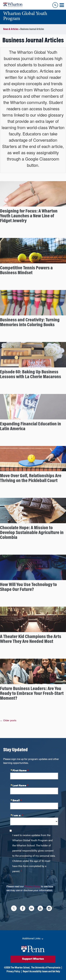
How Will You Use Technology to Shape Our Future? (28, 587)
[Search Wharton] (55, 5)
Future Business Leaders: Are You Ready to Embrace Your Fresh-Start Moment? (32, 693)
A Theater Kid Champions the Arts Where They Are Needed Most (30, 639)
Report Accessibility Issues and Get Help (41, 971)
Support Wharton (33, 959)
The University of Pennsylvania (45, 967)
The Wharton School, (20, 967)
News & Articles (10, 29)
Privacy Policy (32, 886)
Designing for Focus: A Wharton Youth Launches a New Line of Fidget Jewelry (29, 216)
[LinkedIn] (32, 908)
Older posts (8, 720)
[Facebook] (23, 908)
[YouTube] (41, 908)
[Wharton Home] (12, 4)
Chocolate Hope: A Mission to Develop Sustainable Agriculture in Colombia (32, 533)
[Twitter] (14, 908)
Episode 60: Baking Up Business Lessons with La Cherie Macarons (30, 374)
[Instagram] (50, 908)
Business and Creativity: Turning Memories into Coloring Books (30, 322)
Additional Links (31, 938)
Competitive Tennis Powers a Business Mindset (26, 270)
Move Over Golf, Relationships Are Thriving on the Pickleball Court (30, 478)
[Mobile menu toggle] (61, 5)
